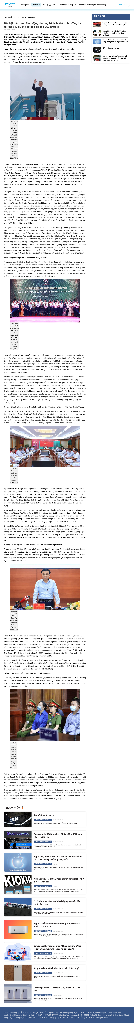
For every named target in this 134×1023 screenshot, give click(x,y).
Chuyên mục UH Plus (28, 17)
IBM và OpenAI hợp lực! (44, 815)
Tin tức (16, 17)
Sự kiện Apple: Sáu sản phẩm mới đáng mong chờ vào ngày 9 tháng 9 (115, 41)
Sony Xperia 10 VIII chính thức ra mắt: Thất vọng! (56, 968)
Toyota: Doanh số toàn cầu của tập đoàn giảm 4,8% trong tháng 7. (114, 24)
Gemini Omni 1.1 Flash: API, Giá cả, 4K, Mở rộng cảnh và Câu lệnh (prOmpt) (114, 33)
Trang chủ (8, 17)
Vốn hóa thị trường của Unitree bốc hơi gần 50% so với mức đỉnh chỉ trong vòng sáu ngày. (114, 58)
